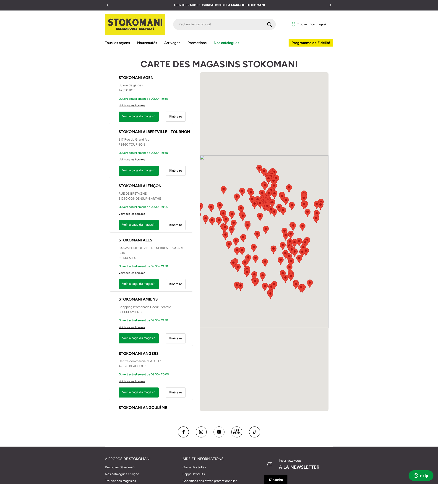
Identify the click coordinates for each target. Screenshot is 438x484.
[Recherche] (269, 24)
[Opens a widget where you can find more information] (420, 476)
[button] (107, 5)
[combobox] (224, 24)
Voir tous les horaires (132, 105)
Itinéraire (175, 116)
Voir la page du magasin (138, 116)
